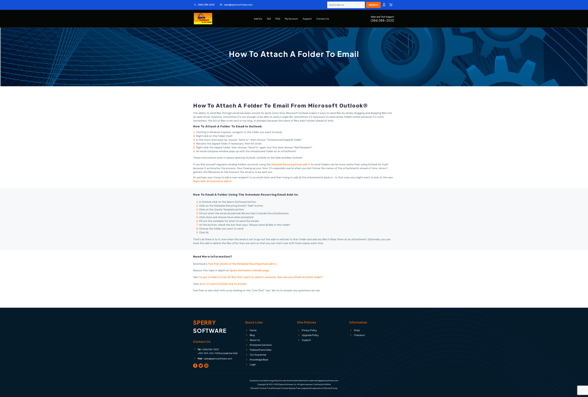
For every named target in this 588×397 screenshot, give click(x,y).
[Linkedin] (206, 366)
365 (269, 18)
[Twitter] (201, 366)
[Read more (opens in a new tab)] (204, 5)
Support (307, 18)
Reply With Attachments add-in (212, 181)
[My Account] (384, 5)
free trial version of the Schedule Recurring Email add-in (242, 263)
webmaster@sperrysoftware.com (323, 380)
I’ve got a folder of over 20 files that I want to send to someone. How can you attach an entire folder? (260, 277)
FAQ (277, 18)
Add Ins (258, 18)
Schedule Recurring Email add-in (290, 164)
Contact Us (322, 18)
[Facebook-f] (195, 366)
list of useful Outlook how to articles (224, 283)
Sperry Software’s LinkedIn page (249, 270)
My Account (291, 18)
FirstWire (327, 384)
